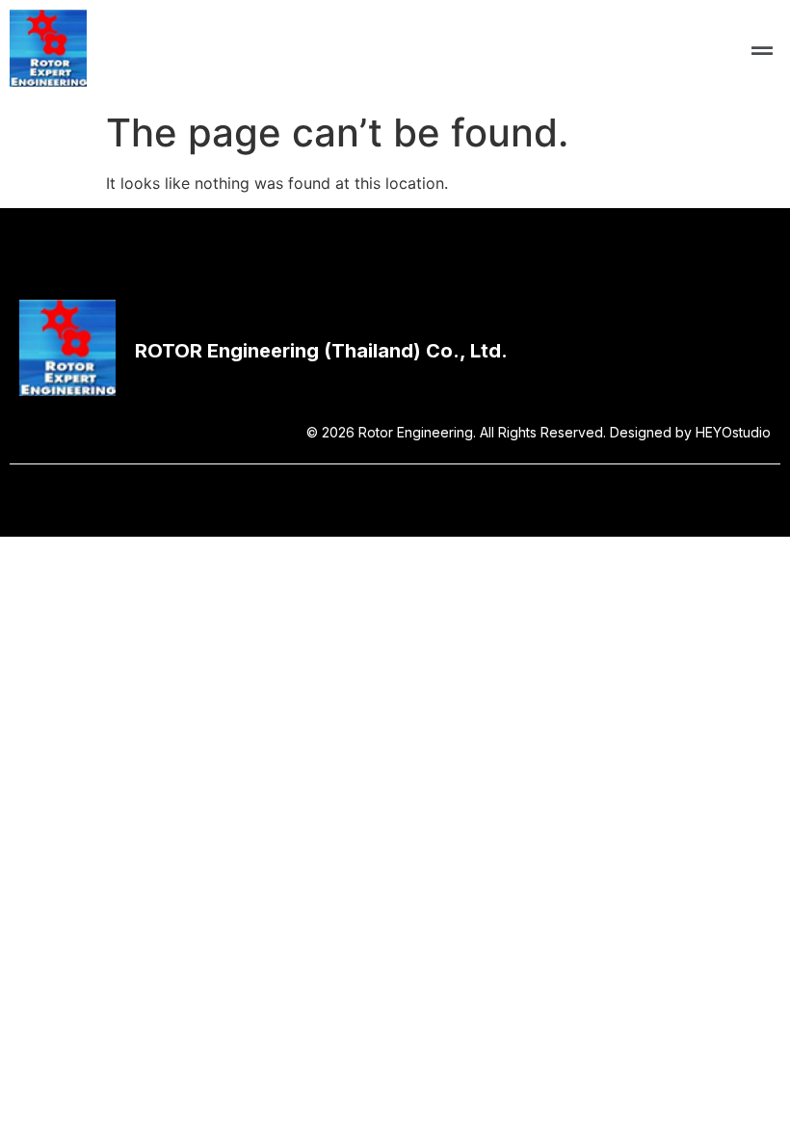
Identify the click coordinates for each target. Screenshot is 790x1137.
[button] (762, 50)
